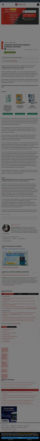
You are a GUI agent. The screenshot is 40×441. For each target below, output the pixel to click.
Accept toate (20, 437)
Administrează (10, 439)
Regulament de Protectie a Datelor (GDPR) (25, 433)
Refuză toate (29, 439)
